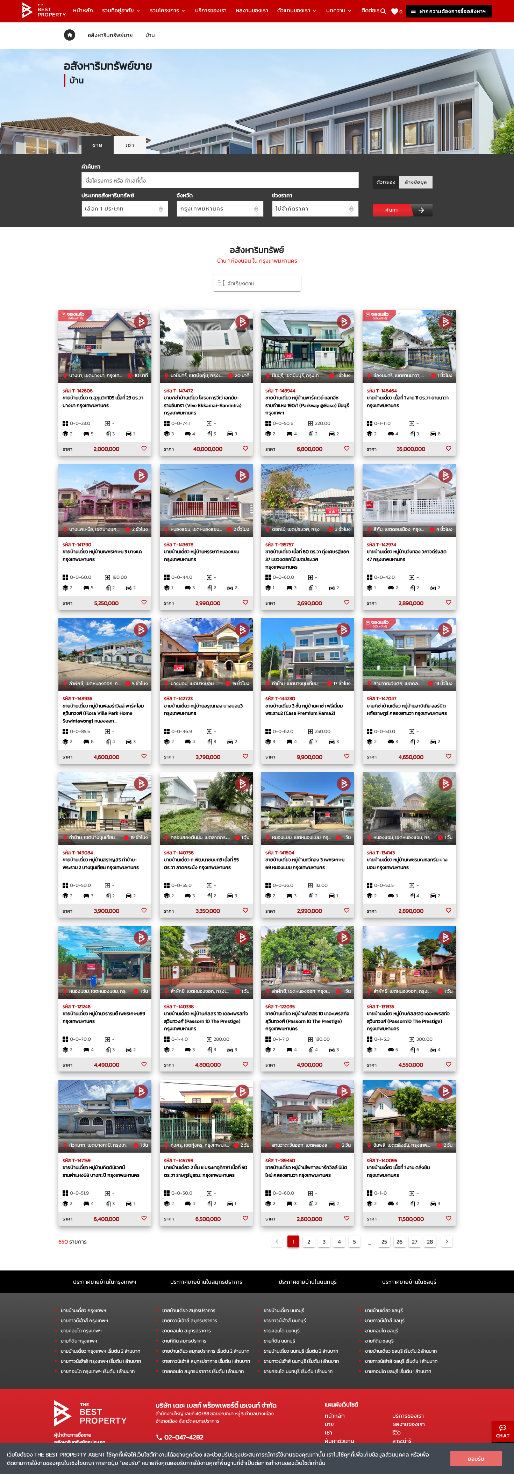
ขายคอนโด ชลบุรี (381, 1330)
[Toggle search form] (383, 11)
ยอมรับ (476, 1458)
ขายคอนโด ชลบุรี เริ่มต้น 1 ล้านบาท (398, 1371)
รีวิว (396, 1432)
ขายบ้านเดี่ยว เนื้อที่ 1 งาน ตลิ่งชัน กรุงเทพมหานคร (398, 1171)
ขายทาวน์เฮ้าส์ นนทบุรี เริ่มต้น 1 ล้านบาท (301, 1361)
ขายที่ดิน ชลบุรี (379, 1341)
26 (399, 1241)
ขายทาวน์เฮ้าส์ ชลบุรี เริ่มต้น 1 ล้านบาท (401, 1361)
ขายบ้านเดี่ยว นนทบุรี (284, 1310)
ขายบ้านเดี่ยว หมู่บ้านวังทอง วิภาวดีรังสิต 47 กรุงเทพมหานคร (407, 555)
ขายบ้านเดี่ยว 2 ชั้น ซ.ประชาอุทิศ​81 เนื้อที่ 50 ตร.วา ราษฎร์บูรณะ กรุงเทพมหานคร (205, 1171)
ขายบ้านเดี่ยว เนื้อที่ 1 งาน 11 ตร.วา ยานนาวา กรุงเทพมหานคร (408, 401)
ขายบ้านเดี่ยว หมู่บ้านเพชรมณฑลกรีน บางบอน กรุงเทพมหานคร (407, 863)
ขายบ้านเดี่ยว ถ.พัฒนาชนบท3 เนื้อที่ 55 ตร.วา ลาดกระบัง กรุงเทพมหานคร (201, 863)
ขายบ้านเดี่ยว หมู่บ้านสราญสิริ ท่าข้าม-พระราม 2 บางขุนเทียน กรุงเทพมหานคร (101, 863)
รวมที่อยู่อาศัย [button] (118, 10)
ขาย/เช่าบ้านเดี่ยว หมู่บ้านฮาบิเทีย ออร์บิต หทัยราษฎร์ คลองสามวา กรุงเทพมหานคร (407, 709)
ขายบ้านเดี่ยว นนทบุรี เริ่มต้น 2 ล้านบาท (301, 1351)
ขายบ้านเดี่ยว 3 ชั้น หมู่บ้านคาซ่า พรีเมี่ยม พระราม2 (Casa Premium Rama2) (304, 709)
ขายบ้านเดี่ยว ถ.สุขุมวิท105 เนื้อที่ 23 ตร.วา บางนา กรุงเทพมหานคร (103, 401)
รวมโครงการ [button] (165, 10)
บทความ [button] (336, 10)
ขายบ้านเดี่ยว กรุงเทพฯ (83, 1310)
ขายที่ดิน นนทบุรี (279, 1341)
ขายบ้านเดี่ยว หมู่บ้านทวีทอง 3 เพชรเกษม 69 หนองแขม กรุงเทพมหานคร (304, 863)
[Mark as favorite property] (144, 449)
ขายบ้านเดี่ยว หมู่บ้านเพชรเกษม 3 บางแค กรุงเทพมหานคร (102, 555)
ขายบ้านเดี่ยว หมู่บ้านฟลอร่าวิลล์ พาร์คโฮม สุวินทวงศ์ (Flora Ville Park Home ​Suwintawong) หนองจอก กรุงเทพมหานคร (103, 717)
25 (384, 1241)
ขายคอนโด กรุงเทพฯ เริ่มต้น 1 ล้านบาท (98, 1371)
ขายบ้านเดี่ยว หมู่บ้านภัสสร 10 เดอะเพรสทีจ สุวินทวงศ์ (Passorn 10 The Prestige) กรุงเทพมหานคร (206, 1021)
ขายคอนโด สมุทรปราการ (186, 1330)
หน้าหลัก (83, 10)
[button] (257, 283)
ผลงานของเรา (252, 10)
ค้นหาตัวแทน (339, 1441)
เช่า (328, 1432)
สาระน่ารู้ (402, 1441)
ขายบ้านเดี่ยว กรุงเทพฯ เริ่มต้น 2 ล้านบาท (100, 1351)
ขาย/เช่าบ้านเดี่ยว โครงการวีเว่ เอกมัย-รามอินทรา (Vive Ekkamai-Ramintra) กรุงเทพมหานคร (203, 405)
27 (414, 1241)
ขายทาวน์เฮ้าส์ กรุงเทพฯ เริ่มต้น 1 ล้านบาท (101, 1361)
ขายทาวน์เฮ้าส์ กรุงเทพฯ (84, 1320)
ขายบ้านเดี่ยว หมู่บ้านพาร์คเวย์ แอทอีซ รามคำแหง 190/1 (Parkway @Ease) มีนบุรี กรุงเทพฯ (307, 405)
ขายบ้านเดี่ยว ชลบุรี (384, 1310)
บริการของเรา (211, 10)
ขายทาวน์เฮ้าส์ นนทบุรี (285, 1320)
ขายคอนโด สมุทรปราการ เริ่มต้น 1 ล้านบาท (203, 1371)
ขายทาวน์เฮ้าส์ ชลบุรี (385, 1320)
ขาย (329, 1424)
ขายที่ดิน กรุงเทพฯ (79, 1341)
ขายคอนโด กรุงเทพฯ (81, 1330)
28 (430, 1241)
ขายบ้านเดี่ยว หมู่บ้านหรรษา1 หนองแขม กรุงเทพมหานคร (201, 555)
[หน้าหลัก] (44, 16)
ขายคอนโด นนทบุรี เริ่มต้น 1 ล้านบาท (298, 1371)
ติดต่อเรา (372, 10)
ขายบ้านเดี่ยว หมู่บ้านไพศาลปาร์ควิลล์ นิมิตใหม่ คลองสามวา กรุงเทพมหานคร (306, 1171)
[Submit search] (421, 210)
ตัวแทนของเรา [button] (294, 10)
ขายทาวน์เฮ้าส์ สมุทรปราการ (189, 1320)
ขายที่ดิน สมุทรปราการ (184, 1341)
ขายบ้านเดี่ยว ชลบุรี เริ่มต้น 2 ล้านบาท (401, 1351)
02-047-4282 (183, 1437)
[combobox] (220, 180)
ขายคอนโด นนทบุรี (282, 1330)
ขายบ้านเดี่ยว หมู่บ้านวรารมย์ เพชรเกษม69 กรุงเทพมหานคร (104, 1017)
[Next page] (446, 1241)
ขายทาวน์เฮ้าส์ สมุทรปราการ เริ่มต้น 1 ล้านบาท (206, 1361)
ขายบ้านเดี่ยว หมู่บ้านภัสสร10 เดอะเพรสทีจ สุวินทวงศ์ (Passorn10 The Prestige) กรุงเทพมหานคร (408, 1021)
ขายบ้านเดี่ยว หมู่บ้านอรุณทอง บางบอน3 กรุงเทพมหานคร (203, 709)
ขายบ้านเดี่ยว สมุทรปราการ (188, 1310)
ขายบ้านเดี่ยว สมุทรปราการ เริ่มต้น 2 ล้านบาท (205, 1351)
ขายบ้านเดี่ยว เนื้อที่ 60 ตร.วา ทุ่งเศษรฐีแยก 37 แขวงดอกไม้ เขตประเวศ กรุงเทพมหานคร (307, 559)
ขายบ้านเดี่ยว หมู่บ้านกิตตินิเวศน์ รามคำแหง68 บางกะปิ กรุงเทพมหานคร (101, 1171)
